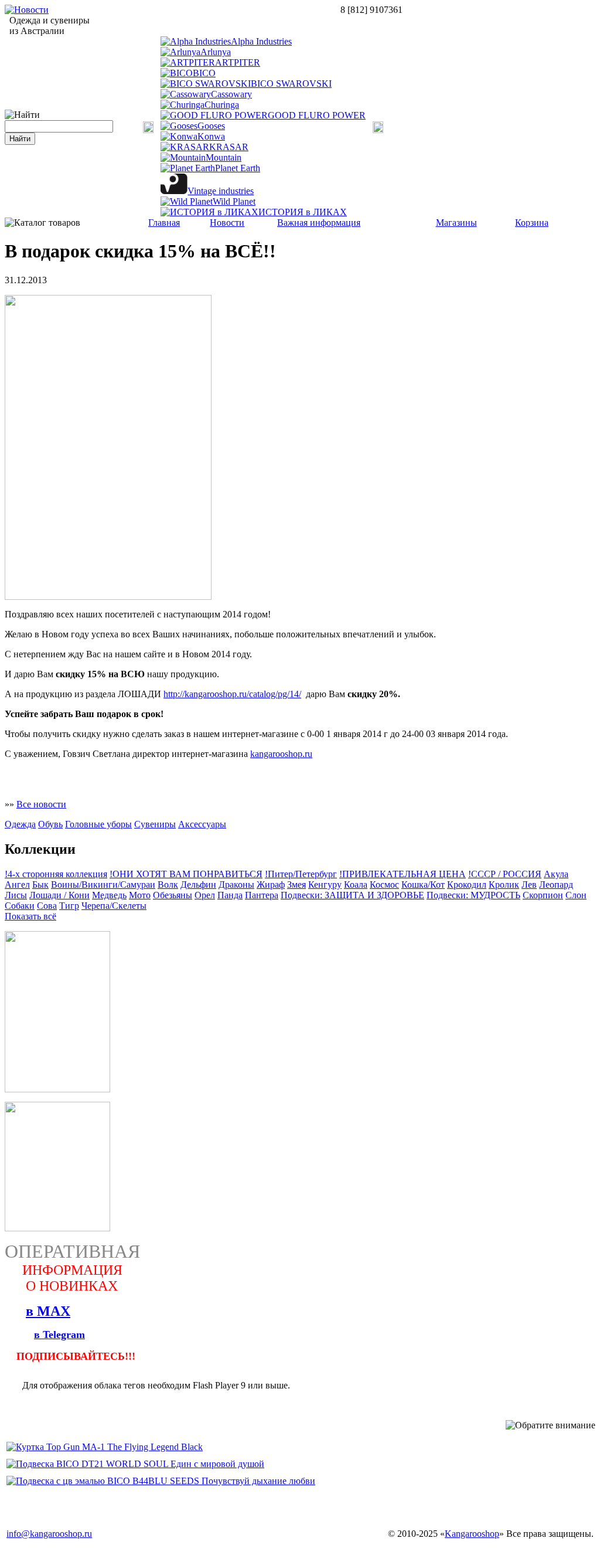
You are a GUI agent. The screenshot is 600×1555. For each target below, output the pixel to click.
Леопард (556, 884)
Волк (168, 884)
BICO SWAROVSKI (291, 84)
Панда (230, 895)
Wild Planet (234, 201)
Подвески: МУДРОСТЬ (473, 895)
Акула (556, 874)
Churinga (221, 105)
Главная (164, 223)
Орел (205, 895)
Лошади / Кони (59, 895)
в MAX (48, 1311)
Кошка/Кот (423, 884)
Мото (140, 895)
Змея (296, 884)
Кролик (504, 884)
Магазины (456, 223)
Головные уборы (98, 824)
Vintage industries (221, 191)
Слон (576, 895)
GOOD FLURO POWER (317, 115)
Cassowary (231, 94)
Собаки (20, 906)
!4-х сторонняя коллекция (56, 874)
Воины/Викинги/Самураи (103, 884)
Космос (384, 884)
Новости (227, 223)
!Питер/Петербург (301, 874)
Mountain (223, 157)
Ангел (17, 884)
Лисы (16, 895)
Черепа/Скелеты (113, 906)
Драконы (236, 884)
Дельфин (198, 884)
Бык (40, 884)
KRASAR (228, 147)
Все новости (41, 804)
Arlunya (215, 52)
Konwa (211, 136)
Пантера (261, 895)
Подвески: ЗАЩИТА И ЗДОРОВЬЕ (352, 895)
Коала (355, 884)
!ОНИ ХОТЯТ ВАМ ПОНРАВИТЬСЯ (186, 874)
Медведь (109, 895)
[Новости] (27, 10)
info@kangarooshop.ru (49, 1534)
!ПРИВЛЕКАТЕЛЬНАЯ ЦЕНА (402, 874)
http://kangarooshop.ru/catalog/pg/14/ (232, 694)
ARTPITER (237, 62)
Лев (529, 884)
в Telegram (59, 1334)
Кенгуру (325, 884)
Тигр (69, 906)
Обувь (50, 824)
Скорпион (543, 895)
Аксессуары (202, 824)
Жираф (271, 884)
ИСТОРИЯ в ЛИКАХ (302, 212)
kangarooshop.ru (281, 754)
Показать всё (30, 916)
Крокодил (466, 884)
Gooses (211, 126)
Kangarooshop (472, 1534)
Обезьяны (172, 895)
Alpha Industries (261, 41)
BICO (204, 73)
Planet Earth (237, 168)
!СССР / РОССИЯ (504, 874)
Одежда (20, 824)
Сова (47, 906)
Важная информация (318, 223)
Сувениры (155, 824)
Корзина (531, 223)
